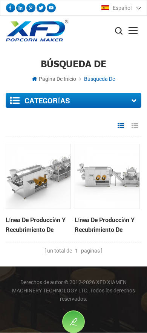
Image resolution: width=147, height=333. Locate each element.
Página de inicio (57, 79)
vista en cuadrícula (121, 126)
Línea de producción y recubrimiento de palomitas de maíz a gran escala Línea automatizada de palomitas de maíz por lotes (105, 225)
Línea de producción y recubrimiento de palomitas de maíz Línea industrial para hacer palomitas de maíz (36, 225)
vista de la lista (135, 126)
